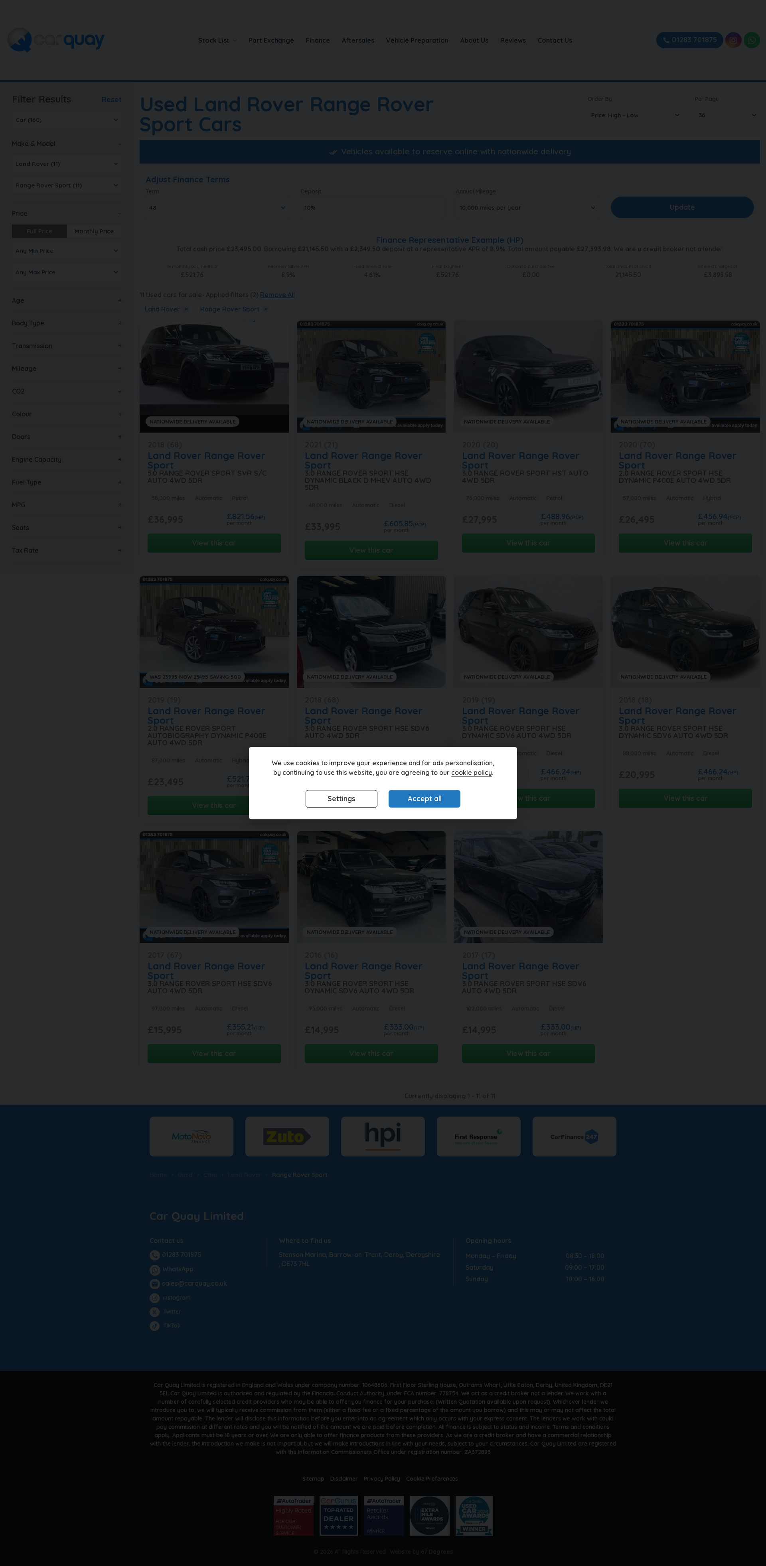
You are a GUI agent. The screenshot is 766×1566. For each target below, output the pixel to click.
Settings (341, 799)
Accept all (425, 799)
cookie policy (471, 773)
